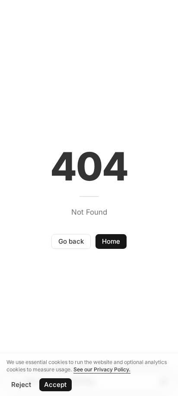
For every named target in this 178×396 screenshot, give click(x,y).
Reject (21, 384)
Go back (71, 241)
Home (111, 241)
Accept (55, 384)
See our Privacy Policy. (101, 369)
